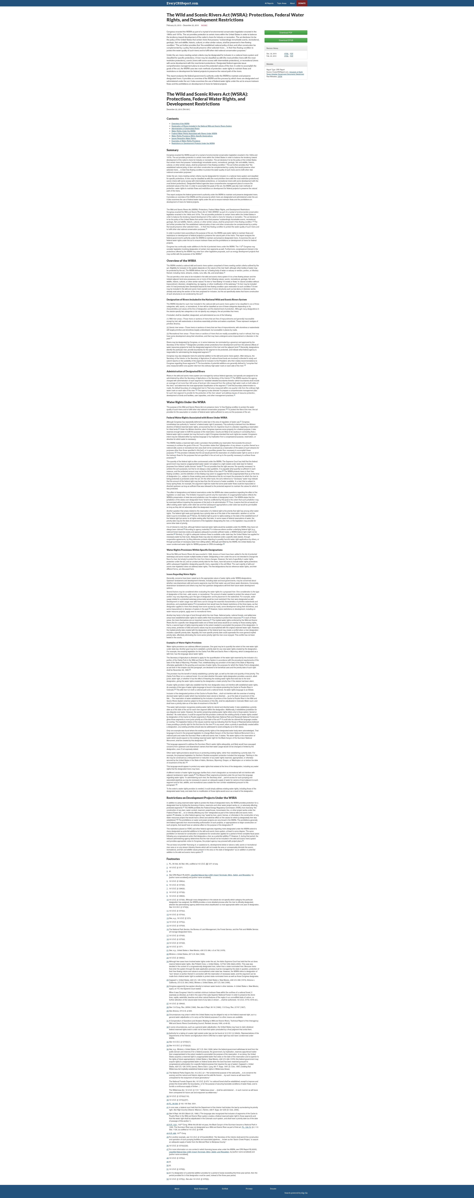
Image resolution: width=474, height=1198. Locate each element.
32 (174, 534)
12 (239, 346)
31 (210, 529)
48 (173, 815)
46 (176, 784)
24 (175, 457)
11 (186, 344)
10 (171, 338)
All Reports (269, 3)
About (292, 3)
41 (220, 719)
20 (227, 409)
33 (224, 544)
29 (191, 515)
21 (240, 421)
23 (176, 452)
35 (209, 608)
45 (194, 774)
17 (226, 385)
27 (227, 502)
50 (232, 824)
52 (243, 840)
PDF (291, 53)
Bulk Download (201, 1188)
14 (196, 363)
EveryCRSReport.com (182, 3)
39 (175, 689)
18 (196, 390)
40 (217, 703)
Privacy (249, 1188)
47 (183, 807)
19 (234, 395)
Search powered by (293, 1193)
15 (245, 365)
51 (230, 836)
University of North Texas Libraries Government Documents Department (285, 73)
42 (213, 724)
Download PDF (285, 32)
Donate (302, 3)
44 (187, 762)
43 (205, 740)
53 (202, 852)
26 (223, 471)
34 (194, 604)
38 (190, 669)
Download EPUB (286, 40)
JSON (280, 76)
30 (184, 529)
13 (210, 351)
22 (179, 429)
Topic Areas (281, 3)
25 (202, 466)
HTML (286, 53)
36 (242, 617)
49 (177, 819)
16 (231, 378)
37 (211, 620)
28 (215, 507)
